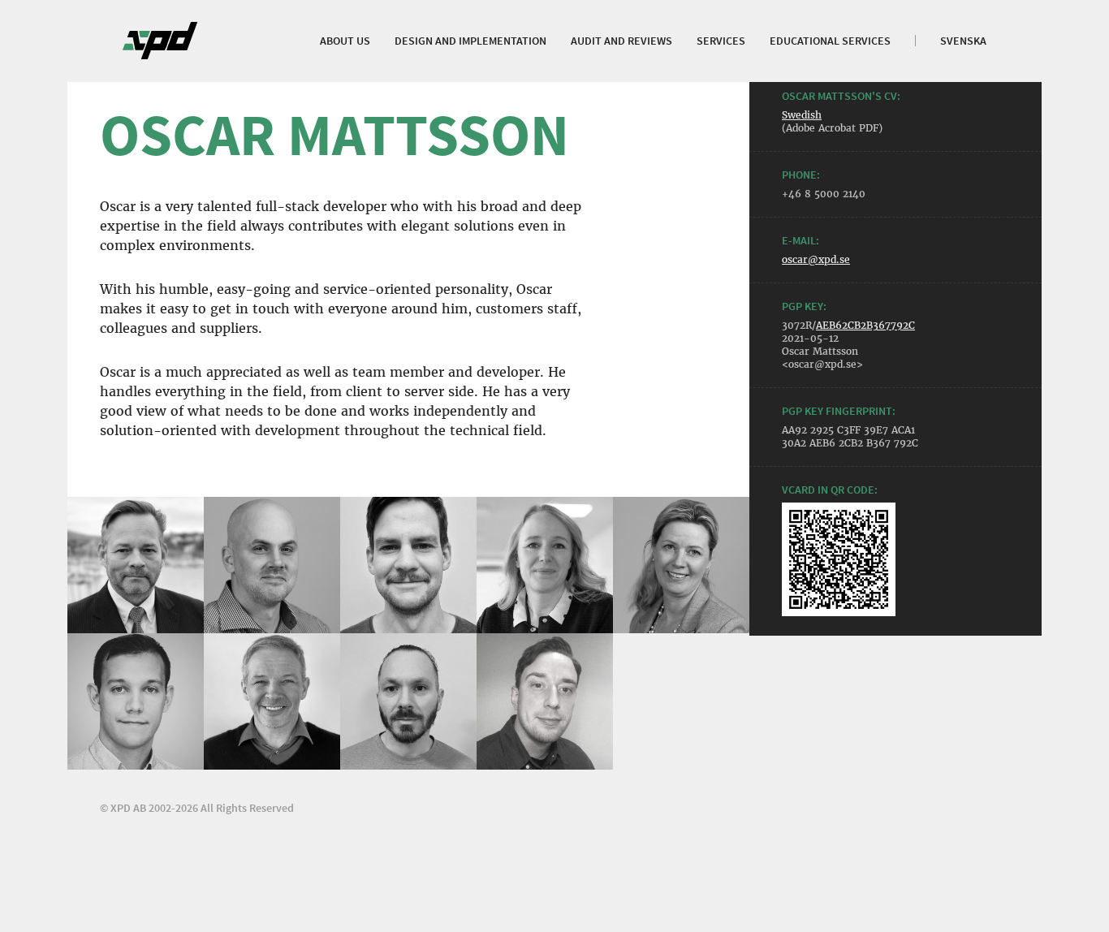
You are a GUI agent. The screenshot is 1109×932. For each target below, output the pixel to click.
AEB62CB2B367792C (865, 325)
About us (345, 40)
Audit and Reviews (621, 40)
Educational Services (830, 40)
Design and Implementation (470, 40)
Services (721, 40)
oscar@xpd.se (816, 259)
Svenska (963, 40)
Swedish (802, 115)
